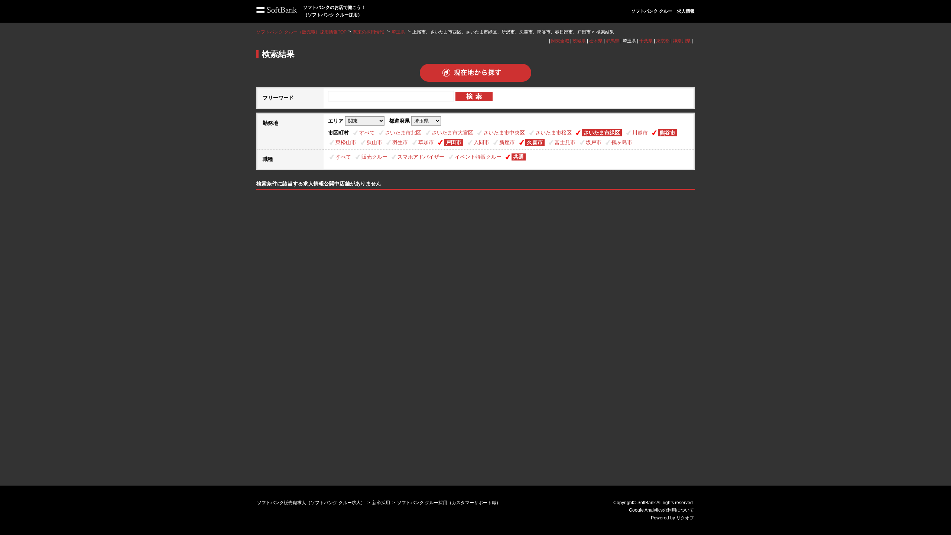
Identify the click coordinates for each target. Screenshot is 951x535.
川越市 (640, 133)
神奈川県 (682, 40)
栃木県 (596, 40)
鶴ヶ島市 (621, 142)
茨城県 (579, 40)
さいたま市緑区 (602, 133)
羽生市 (400, 142)
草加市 (426, 142)
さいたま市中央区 (504, 133)
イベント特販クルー (478, 157)
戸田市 (453, 142)
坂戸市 (593, 142)
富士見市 (565, 142)
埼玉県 (398, 32)
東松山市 (345, 142)
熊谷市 (667, 133)
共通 (518, 157)
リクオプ (685, 518)
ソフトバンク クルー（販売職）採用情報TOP (301, 32)
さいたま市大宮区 (452, 133)
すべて (367, 133)
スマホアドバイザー (420, 157)
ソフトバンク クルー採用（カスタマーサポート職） (449, 502)
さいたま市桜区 (553, 133)
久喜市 (535, 142)
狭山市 (374, 142)
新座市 (507, 142)
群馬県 (612, 40)
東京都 (662, 40)
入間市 (481, 142)
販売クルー (374, 157)
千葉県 (646, 40)
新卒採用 (381, 502)
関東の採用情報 (369, 32)
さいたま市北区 (403, 133)
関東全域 (560, 40)
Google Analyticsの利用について (661, 510)
